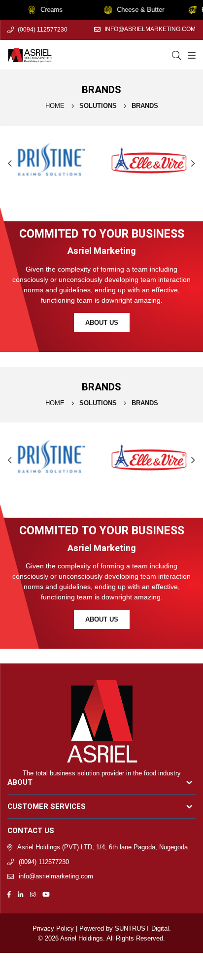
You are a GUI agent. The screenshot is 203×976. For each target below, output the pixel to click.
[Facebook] (9, 894)
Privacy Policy (53, 928)
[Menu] (190, 55)
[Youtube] (46, 894)
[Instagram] (32, 894)
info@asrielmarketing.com (150, 29)
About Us (101, 322)
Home (55, 105)
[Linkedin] (20, 894)
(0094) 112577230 (43, 29)
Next (193, 163)
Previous (9, 163)
